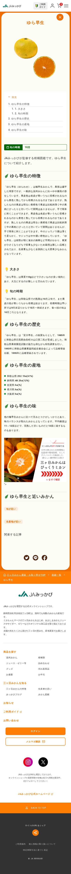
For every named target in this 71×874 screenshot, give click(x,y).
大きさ (19, 108)
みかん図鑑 (43, 694)
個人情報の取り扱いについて (42, 844)
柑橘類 (41, 657)
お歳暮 (9, 674)
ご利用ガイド (11, 711)
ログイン (35, 731)
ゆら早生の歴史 (18, 118)
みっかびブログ (14, 694)
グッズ (9, 669)
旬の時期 (20, 113)
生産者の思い (45, 689)
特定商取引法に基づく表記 (35, 850)
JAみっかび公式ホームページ (34, 794)
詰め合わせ (43, 663)
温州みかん (11, 657)
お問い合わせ (11, 720)
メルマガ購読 (33, 741)
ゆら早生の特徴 (18, 104)
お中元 (41, 674)
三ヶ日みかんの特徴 (16, 689)
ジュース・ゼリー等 (16, 663)
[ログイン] (52, 6)
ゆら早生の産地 (18, 124)
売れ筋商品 (43, 669)
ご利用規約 (20, 844)
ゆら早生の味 (17, 130)
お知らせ (8, 703)
